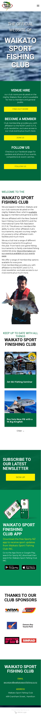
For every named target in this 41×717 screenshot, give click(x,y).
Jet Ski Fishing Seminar (19, 382)
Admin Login (22, 712)
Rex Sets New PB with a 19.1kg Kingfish (19, 420)
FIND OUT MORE (20, 109)
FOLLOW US (20, 166)
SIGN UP (20, 477)
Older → (20, 431)
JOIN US (20, 138)
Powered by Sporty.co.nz (20, 710)
